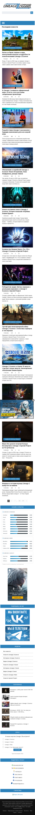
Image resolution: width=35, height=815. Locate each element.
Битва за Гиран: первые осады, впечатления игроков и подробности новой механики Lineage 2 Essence (16, 54)
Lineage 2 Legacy (9, 553)
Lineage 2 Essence (9, 512)
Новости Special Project (12, 439)
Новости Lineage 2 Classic (10, 664)
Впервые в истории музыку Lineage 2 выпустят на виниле (16, 484)
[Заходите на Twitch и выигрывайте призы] (19, 17)
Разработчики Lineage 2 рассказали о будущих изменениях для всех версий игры (16, 132)
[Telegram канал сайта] (21, 17)
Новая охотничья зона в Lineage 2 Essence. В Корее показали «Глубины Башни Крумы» (16, 211)
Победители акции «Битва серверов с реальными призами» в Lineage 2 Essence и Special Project (16, 289)
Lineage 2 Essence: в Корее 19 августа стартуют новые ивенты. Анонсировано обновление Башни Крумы (17, 368)
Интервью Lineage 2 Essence (11, 658)
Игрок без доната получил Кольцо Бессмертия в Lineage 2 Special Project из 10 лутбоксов (16, 446)
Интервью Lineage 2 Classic (11, 668)
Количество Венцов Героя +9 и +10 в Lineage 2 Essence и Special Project (15, 250)
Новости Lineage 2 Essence (13, 48)
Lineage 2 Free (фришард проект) (14, 747)
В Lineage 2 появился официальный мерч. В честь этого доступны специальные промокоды (15, 92)
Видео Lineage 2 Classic (10, 671)
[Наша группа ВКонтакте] (16, 17)
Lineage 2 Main (8, 538)
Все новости (7, 651)
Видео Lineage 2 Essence (10, 661)
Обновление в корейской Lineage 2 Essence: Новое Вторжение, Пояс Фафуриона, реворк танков (15, 172)
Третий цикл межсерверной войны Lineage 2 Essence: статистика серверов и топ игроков (17, 329)
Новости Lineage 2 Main (12, 479)
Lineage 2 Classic (9, 742)
